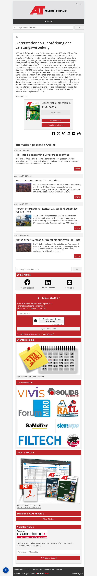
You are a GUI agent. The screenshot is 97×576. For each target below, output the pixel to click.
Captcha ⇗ (58, 324)
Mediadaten (19, 570)
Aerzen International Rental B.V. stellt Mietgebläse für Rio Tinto (47, 210)
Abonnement (55, 120)
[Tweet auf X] (58, 134)
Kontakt (47, 570)
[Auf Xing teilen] (63, 134)
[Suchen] (79, 27)
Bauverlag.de (77, 573)
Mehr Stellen (48, 519)
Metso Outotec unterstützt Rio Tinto (38, 180)
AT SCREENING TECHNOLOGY (29, 505)
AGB (28, 570)
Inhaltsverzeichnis (55, 125)
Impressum (57, 570)
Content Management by (25, 573)
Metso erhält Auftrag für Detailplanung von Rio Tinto (48, 240)
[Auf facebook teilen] (53, 134)
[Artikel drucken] (78, 133)
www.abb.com (22, 96)
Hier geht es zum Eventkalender (30, 376)
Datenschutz (37, 570)
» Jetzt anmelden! (48, 328)
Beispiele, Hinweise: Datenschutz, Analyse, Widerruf (35, 334)
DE (77, 4)
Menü (50, 21)
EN (81, 4)
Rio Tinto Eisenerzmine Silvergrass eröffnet (42, 154)
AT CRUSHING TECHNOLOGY (29, 507)
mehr (77, 168)
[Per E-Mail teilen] (73, 133)
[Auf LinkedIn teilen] (68, 134)
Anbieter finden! (49, 558)
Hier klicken (51, 321)
